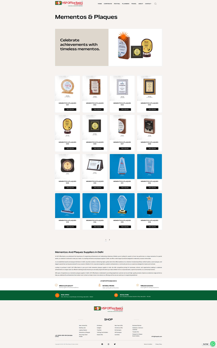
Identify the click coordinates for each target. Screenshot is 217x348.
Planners (125, 3)
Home (100, 3)
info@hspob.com (157, 336)
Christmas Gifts (119, 328)
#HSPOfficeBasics (108, 281)
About (140, 3)
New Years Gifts (119, 325)
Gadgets (99, 328)
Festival (117, 3)
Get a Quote (67, 110)
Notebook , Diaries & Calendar (137, 328)
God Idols (117, 335)
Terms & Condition (148, 344)
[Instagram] (108, 344)
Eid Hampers (118, 330)
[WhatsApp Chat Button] (212, 343)
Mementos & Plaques (84, 332)
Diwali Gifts (100, 335)
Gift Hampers (118, 332)
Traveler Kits (135, 332)
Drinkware (99, 325)
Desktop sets (82, 328)
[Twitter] (115, 344)
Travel (133, 3)
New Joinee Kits (83, 325)
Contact (148, 3)
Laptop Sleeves (83, 330)
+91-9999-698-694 (61, 335)
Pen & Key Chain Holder (83, 335)
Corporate (108, 3)
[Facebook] (102, 344)
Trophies (99, 330)
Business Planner (136, 325)
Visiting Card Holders (102, 332)
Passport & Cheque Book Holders (137, 335)
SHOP (108, 319)
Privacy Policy (159, 344)
